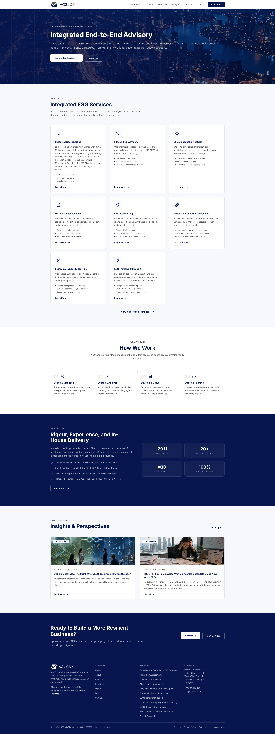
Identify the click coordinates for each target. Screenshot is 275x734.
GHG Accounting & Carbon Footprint (157, 688)
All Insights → (218, 527)
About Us (93, 58)
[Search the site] (199, 4)
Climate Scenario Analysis (152, 684)
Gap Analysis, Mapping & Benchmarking (158, 702)
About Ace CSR (61, 488)
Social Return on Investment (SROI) (156, 711)
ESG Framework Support (151, 698)
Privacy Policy (190, 727)
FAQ (97, 693)
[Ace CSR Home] (62, 4)
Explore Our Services (64, 58)
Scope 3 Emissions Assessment (154, 693)
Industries (162, 4)
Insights (176, 4)
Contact (189, 4)
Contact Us (190, 635)
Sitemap (177, 727)
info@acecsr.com (192, 691)
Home (98, 670)
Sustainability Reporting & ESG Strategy (158, 670)
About (150, 4)
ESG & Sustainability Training (153, 707)
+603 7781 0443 (192, 688)
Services (135, 4)
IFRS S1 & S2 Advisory (150, 679)
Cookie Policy (219, 727)
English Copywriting (149, 716)
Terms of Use (204, 727)
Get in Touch (216, 4)
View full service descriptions (136, 311)
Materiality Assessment (151, 675)
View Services (213, 636)
